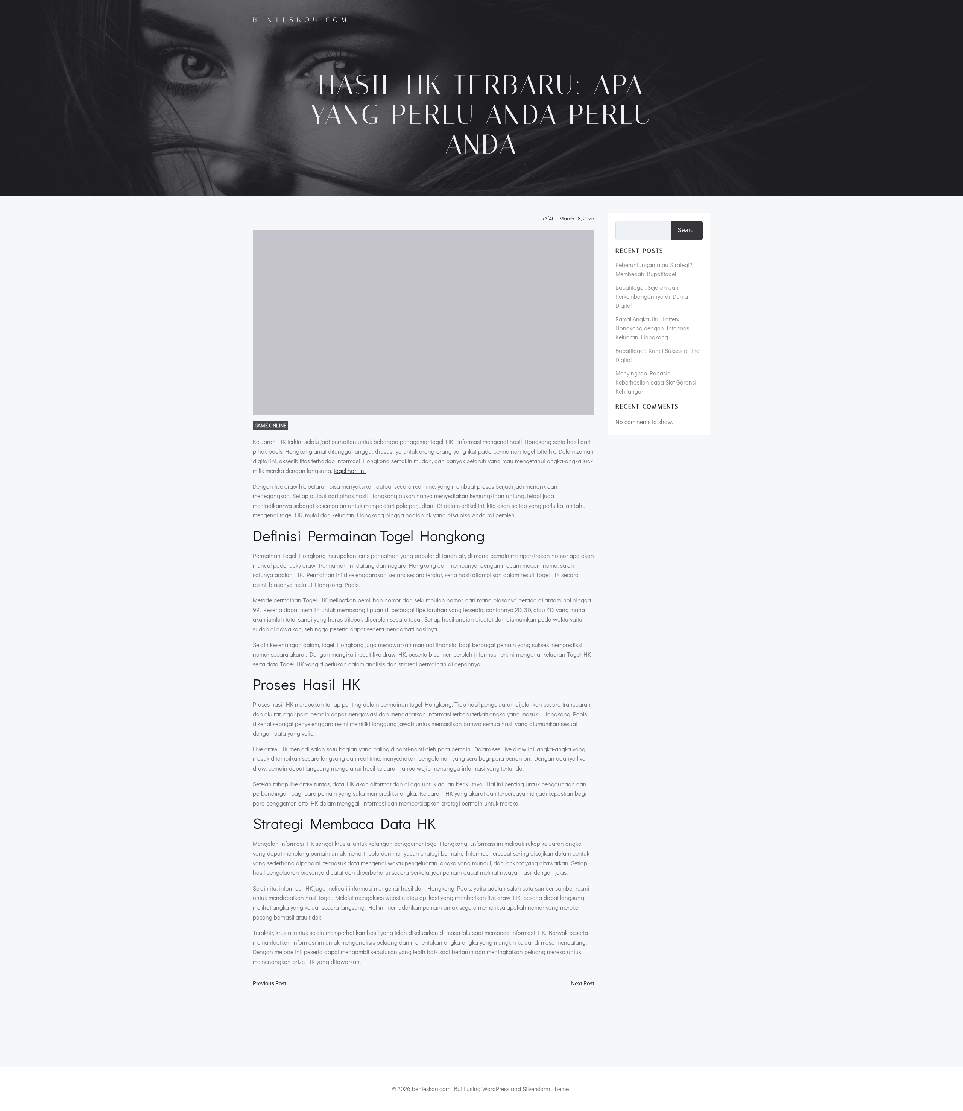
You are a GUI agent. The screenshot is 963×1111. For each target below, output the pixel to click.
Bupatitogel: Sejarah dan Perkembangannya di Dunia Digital (651, 296)
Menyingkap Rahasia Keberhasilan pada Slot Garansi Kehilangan (655, 382)
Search (687, 230)
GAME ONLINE (270, 425)
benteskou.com (301, 20)
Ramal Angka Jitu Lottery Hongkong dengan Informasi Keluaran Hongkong (653, 328)
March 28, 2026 (576, 219)
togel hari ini (350, 470)
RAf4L (547, 219)
